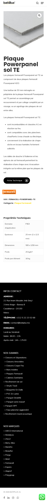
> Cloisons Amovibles (14, 361)
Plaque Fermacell (23, 203)
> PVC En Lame (11, 393)
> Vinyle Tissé (10, 385)
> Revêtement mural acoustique (18, 414)
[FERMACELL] (20, 192)
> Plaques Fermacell (13, 373)
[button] (39, 15)
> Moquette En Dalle (13, 389)
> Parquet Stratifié (12, 397)
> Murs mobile (10, 369)
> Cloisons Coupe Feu (14, 365)
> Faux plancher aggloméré (16, 410)
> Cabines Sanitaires (13, 377)
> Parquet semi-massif (14, 401)
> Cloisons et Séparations (15, 357)
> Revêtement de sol (13, 381)
